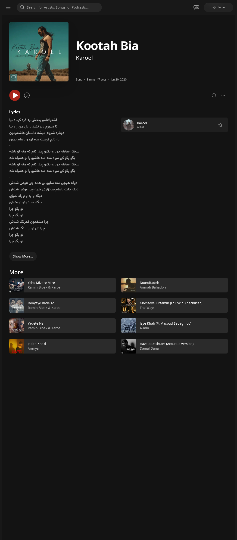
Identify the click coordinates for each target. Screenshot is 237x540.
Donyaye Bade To (41, 303)
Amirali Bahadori (153, 287)
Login (221, 7)
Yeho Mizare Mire (41, 282)
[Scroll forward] (232, 315)
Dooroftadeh (149, 282)
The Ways (147, 307)
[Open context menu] (223, 95)
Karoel (84, 57)
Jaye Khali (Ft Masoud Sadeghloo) (165, 323)
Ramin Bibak (37, 287)
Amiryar (34, 348)
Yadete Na (36, 323)
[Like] (109, 285)
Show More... (23, 256)
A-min (144, 328)
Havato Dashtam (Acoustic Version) (166, 343)
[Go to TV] (196, 7)
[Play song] (14, 95)
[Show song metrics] (213, 95)
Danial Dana (149, 348)
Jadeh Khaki (37, 343)
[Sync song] (26, 95)
